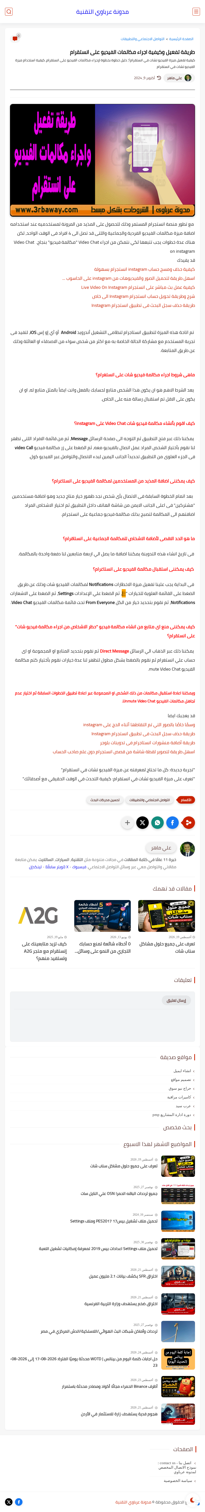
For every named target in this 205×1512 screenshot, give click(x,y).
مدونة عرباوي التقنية (102, 11)
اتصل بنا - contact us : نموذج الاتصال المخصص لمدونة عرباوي (177, 1467)
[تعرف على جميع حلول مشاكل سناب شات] (166, 916)
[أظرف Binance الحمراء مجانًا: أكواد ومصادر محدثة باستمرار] (178, 1386)
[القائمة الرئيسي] (196, 12)
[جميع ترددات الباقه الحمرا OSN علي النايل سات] (178, 1193)
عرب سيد (183, 1106)
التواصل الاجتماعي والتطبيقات (142, 39)
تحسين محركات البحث (105, 800)
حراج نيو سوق (180, 1088)
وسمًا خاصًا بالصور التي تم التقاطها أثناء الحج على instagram (139, 724)
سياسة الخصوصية (178, 1481)
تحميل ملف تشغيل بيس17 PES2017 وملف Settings (114, 1221)
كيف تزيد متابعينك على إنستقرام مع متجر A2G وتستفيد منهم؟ (44, 951)
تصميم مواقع (181, 1080)
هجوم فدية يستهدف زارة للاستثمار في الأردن (119, 1414)
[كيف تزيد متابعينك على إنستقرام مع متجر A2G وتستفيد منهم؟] (38, 916)
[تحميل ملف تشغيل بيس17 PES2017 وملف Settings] (178, 1221)
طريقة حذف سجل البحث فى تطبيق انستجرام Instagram (143, 305)
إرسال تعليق (176, 1000)
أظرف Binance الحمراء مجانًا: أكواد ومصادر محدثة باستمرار (110, 1386)
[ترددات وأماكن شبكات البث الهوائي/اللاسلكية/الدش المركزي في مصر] (178, 1331)
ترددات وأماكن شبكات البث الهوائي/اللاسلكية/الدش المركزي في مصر (99, 1331)
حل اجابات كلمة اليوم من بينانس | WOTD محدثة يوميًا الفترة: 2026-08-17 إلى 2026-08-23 (84, 1362)
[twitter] (8, 1502)
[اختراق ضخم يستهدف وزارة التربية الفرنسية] (178, 1304)
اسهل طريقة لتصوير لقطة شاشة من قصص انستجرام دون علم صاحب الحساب (124, 751)
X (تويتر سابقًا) (57, 866)
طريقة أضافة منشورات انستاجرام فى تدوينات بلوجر (147, 742)
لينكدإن (35, 866)
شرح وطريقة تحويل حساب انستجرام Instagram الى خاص (143, 296)
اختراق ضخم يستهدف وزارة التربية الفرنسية (121, 1304)
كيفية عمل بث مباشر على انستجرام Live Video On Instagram (138, 287)
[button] (172, 822)
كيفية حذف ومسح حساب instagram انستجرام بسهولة (144, 269)
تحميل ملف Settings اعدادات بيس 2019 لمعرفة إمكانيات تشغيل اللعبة (98, 1248)
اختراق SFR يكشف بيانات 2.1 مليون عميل (123, 1276)
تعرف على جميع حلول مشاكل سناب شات (167, 947)
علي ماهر (174, 78)
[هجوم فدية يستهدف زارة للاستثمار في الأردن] (178, 1414)
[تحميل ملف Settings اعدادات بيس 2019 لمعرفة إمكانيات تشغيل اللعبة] (178, 1248)
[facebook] (18, 1502)
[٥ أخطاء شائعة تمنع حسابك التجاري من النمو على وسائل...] (102, 916)
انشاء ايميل (182, 1071)
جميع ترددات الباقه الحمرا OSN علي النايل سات (119, 1193)
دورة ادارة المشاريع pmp (171, 1115)
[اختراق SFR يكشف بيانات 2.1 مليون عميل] (178, 1276)
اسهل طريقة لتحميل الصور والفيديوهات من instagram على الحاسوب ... (128, 278)
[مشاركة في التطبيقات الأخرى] (127, 822)
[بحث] (8, 12)
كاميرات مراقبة (179, 1097)
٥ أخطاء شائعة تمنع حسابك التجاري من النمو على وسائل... (103, 947)
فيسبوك (79, 866)
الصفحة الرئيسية (181, 39)
